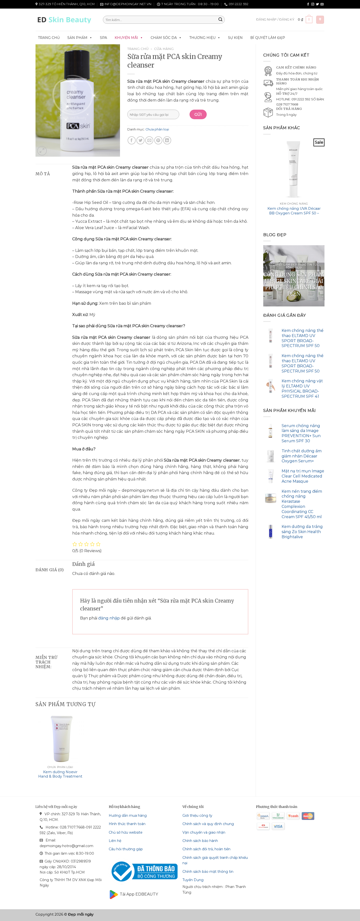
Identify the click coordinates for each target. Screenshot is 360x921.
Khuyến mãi (126, 37)
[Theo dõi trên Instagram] (312, 4)
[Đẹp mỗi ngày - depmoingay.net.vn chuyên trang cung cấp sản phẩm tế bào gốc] (66, 19)
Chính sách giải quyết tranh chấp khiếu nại (215, 860)
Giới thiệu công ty (197, 815)
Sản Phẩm (77, 37)
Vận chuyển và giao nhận (203, 832)
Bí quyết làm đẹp (267, 37)
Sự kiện (235, 37)
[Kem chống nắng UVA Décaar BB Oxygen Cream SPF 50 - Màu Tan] (293, 169)
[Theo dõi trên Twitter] (317, 4)
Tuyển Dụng (193, 880)
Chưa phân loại (157, 129)
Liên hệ (115, 841)
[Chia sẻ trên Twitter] (140, 140)
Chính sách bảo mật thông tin (207, 871)
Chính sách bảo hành (200, 841)
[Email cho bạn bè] (149, 140)
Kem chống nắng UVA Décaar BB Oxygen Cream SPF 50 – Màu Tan (294, 213)
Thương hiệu (202, 37)
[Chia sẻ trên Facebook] (132, 140)
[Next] (324, 181)
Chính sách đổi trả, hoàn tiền (206, 849)
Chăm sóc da (164, 37)
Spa (103, 37)
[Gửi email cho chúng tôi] (322, 4)
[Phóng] (42, 151)
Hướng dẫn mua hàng (128, 815)
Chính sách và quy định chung (208, 824)
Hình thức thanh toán (127, 824)
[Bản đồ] (320, 20)
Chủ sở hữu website (126, 832)
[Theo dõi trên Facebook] (308, 4)
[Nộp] (220, 20)
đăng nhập (109, 618)
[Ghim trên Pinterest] (158, 140)
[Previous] (263, 181)
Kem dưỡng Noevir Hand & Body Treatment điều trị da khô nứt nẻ (60, 776)
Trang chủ (49, 37)
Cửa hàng (164, 49)
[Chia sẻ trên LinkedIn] (167, 140)
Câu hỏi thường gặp (126, 849)
